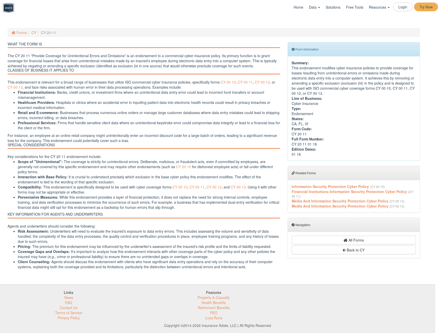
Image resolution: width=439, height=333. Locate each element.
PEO (213, 312)
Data (313, 7)
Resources (378, 7)
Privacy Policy (69, 317)
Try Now (426, 6)
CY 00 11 (245, 82)
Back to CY (355, 249)
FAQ (68, 302)
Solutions (333, 7)
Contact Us (68, 307)
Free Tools (354, 7)
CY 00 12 (262, 82)
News (68, 297)
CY (34, 32)
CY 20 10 (183, 166)
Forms (21, 32)
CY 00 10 (228, 82)
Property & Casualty (214, 297)
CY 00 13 (15, 87)
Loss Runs (213, 317)
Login (402, 6)
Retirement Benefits (214, 307)
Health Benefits (213, 302)
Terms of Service (68, 312)
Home (298, 7)
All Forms (356, 240)
